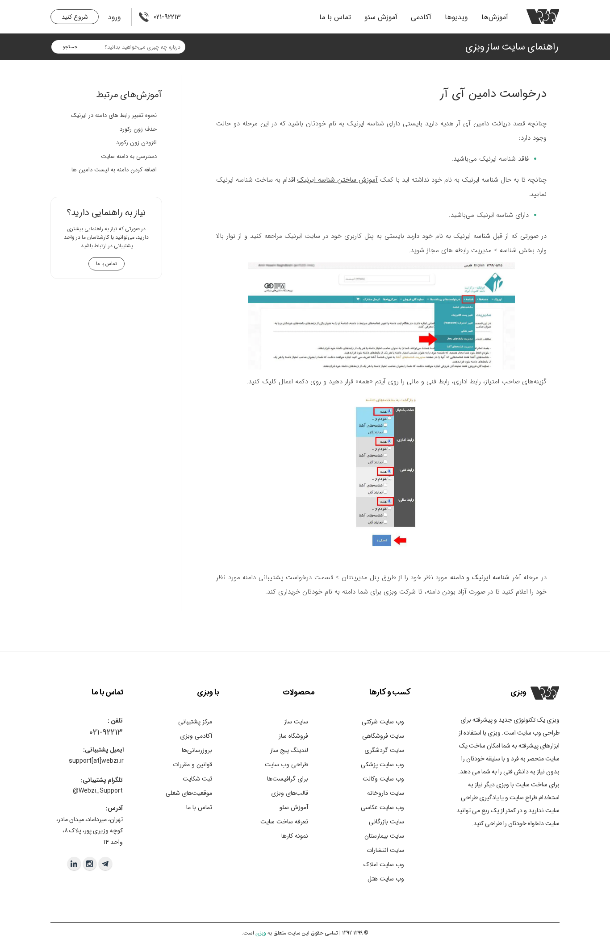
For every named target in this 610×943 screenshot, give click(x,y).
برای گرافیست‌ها (287, 779)
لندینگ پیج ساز (289, 750)
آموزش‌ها (494, 17)
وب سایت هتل (386, 879)
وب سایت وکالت (383, 779)
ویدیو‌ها (456, 17)
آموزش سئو (380, 17)
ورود (114, 17)
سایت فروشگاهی (383, 736)
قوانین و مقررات (192, 764)
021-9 (98, 732)
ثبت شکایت (197, 779)
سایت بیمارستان (384, 836)
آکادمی (421, 17)
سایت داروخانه (385, 793)
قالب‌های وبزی (289, 793)
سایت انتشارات (385, 850)
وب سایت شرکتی (383, 722)
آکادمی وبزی (196, 736)
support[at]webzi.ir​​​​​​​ (96, 761)
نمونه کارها (294, 836)
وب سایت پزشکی (382, 764)
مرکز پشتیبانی (195, 722)
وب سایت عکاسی (382, 807)
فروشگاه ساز (293, 736)
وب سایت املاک (383, 864)
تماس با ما (335, 17)
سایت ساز (296, 722)
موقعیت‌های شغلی (189, 793)
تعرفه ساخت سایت (284, 822)
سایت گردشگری (384, 750)
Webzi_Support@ (98, 791)
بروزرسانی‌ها (197, 750)
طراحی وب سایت (286, 764)
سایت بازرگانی (386, 822)
